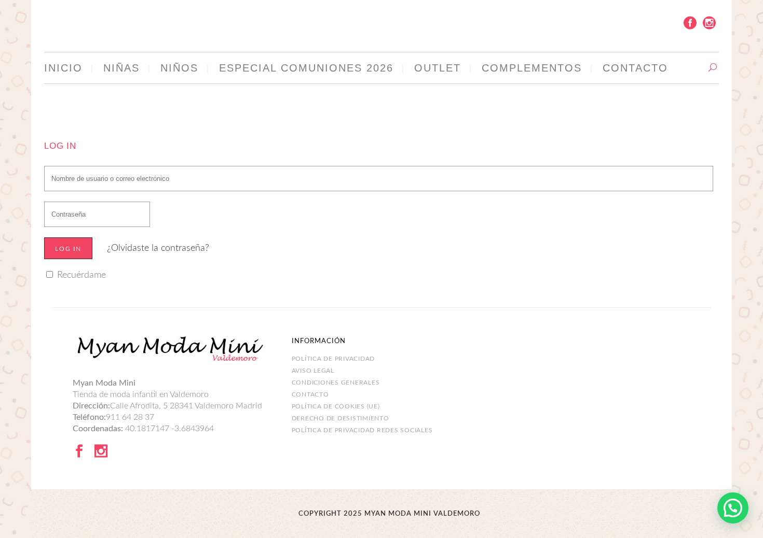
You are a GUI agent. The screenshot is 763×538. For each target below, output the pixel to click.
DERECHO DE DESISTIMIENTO (340, 418)
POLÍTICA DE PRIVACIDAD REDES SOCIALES (362, 430)
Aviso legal (313, 370)
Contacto (310, 394)
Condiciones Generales (336, 382)
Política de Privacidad (333, 359)
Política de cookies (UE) (336, 406)
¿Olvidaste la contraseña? (158, 248)
